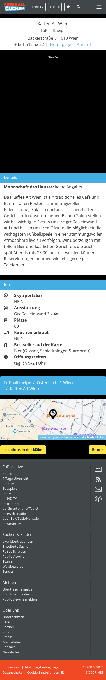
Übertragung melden (18, 589)
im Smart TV (12, 523)
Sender (8, 571)
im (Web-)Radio (14, 513)
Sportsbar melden (16, 594)
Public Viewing (13, 556)
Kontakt (9, 647)
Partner (8, 627)
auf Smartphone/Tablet (20, 508)
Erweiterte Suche (15, 546)
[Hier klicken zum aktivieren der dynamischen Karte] (53, 419)
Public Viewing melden (20, 599)
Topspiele (10, 488)
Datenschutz (12, 672)
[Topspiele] (68, 7)
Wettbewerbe (13, 566)
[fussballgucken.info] (15, 7)
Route (97, 449)
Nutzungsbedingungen (42, 667)
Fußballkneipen (14, 551)
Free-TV (37, 6)
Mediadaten (12, 642)
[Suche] (78, 7)
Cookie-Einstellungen (43, 672)
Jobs (6, 632)
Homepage (60, 44)
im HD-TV (10, 498)
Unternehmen (13, 617)
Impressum (11, 667)
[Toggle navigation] (99, 7)
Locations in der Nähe (22, 449)
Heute (55, 6)
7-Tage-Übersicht (15, 478)
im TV (7, 493)
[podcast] (98, 500)
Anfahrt (84, 44)
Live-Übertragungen (18, 541)
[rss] (98, 481)
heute (7, 473)
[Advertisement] (53, 113)
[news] (98, 471)
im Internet (11, 503)
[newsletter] (98, 491)
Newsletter (11, 652)
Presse (8, 637)
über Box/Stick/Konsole (21, 518)
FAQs (7, 622)
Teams (8, 561)
